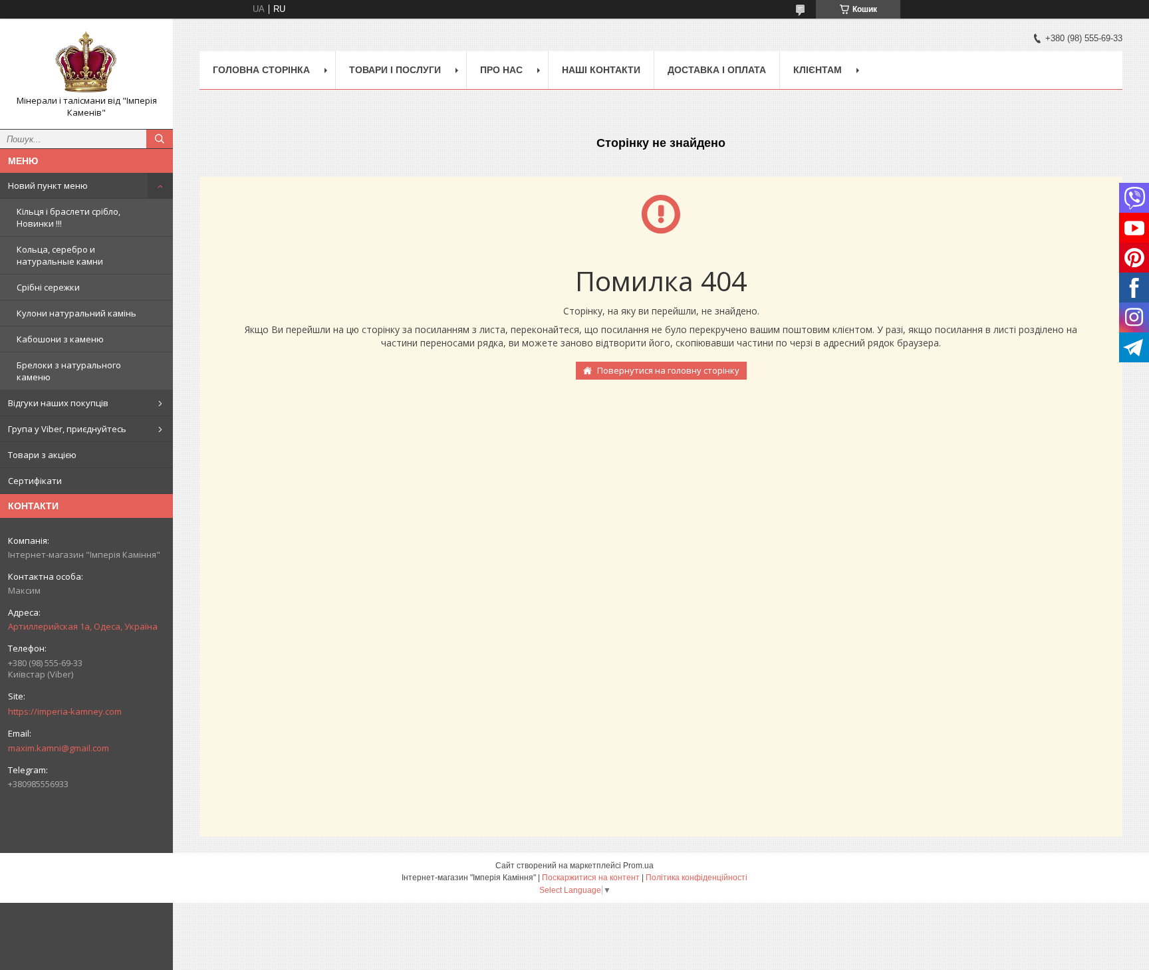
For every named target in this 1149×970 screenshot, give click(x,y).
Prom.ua (638, 865)
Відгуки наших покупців (58, 403)
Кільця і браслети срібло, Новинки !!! (68, 217)
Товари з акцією (42, 455)
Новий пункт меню (48, 185)
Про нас (501, 69)
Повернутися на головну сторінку (668, 370)
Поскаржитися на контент (591, 877)
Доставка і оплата (717, 69)
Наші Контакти (601, 69)
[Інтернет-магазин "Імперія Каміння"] (86, 62)
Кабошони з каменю (60, 339)
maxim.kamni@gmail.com (58, 748)
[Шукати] (159, 139)
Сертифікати (35, 481)
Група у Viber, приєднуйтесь (67, 429)
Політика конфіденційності (696, 877)
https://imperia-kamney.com (65, 711)
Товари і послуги (395, 69)
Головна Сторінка (261, 69)
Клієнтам (817, 69)
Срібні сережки (48, 287)
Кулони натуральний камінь (76, 313)
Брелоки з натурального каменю (69, 371)
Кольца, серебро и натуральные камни (60, 255)
